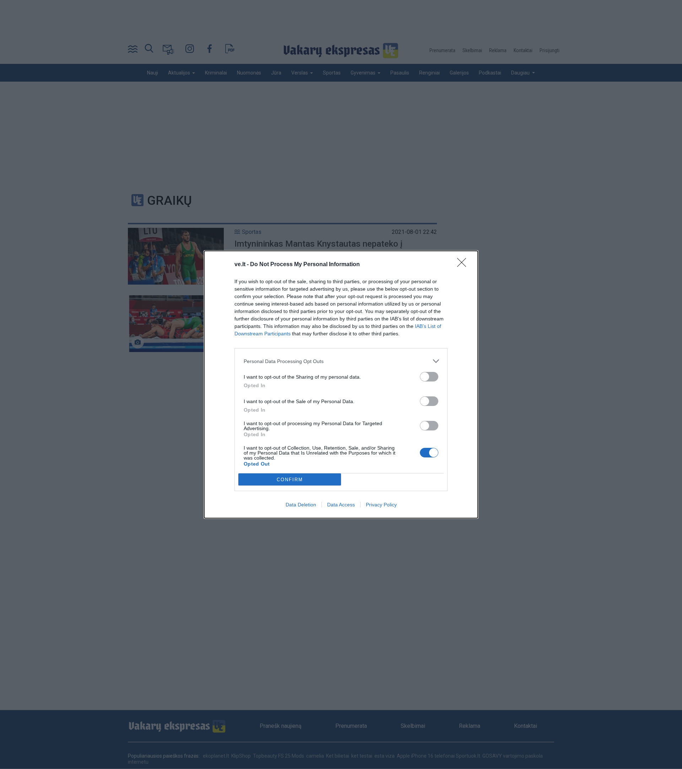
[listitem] (341, 361)
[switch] (429, 376)
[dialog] (341, 384)
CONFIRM (290, 479)
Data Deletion (301, 504)
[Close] (464, 264)
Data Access (341, 504)
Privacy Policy (381, 504)
